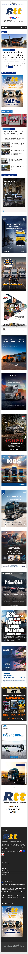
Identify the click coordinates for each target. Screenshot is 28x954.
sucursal (18, 61)
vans (24, 61)
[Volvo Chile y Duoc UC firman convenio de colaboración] (5, 142)
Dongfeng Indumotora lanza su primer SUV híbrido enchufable (18, 160)
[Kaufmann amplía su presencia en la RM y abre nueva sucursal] (14, 35)
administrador (13, 59)
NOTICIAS (13, 50)
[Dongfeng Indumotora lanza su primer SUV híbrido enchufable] (5, 158)
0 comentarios (20, 59)
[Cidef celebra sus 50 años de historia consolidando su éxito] (14, 114)
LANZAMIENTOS (6, 50)
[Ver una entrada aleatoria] (25, 27)
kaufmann (11, 61)
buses (4, 61)
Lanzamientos (4, 870)
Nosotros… (3, 868)
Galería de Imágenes (6, 872)
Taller (21, 61)
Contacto (3, 876)
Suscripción (3, 874)
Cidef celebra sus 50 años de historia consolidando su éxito (13, 132)
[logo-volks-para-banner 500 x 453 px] (14, 773)
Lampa (14, 61)
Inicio (2, 866)
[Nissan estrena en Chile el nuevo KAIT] (5, 165)
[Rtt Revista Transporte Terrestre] (3, 27)
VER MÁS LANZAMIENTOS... (9, 175)
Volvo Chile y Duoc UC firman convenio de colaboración (13, 4)
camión (6, 61)
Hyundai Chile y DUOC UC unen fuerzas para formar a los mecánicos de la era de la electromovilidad (18, 152)
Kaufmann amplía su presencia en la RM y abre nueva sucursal (13, 55)
